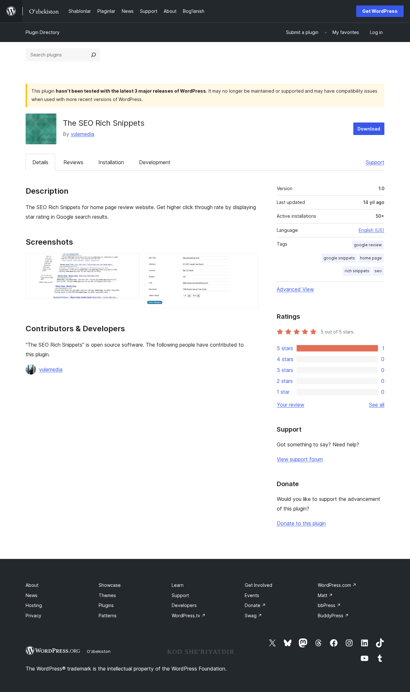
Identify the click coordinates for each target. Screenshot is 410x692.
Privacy (33, 615)
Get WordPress (380, 11)
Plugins (106, 605)
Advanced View (295, 289)
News (31, 595)
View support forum (300, 459)
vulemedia (82, 134)
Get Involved (258, 585)
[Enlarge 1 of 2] (131, 262)
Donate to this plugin (301, 523)
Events (252, 595)
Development (154, 162)
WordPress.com (337, 585)
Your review (290, 404)
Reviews (73, 162)
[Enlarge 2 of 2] (250, 262)
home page (371, 258)
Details (40, 162)
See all (376, 404)
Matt (325, 595)
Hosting (34, 605)
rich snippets (357, 270)
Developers (184, 605)
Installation (111, 162)
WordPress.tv (189, 615)
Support (375, 162)
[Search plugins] (93, 54)
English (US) (371, 230)
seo (378, 270)
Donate (255, 605)
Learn (178, 585)
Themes (107, 595)
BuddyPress (333, 615)
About (32, 585)
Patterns (108, 615)
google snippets (339, 258)
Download (368, 128)
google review (368, 244)
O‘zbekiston (99, 651)
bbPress (329, 605)
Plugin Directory (43, 32)
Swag (253, 615)
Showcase (110, 585)
